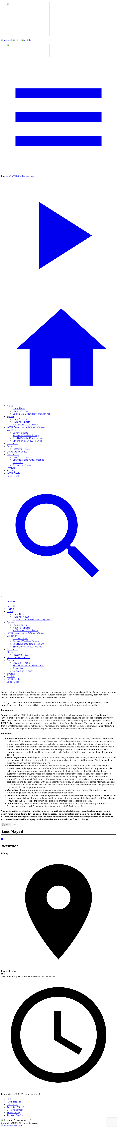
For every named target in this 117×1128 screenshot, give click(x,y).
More (3, 839)
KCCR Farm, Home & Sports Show (26, 427)
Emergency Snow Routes (27, 441)
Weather (12, 430)
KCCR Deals (13, 473)
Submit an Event (22, 465)
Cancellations (20, 432)
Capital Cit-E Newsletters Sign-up (32, 413)
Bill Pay (11, 470)
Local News (19, 408)
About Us (12, 443)
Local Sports (20, 419)
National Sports (21, 422)
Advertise (18, 462)
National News (21, 411)
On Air (10, 446)
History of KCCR (21, 449)
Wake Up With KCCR (18, 451)
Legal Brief (13, 476)
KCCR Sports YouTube (25, 424)
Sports (10, 416)
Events (11, 468)
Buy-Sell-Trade (21, 457)
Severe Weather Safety (26, 435)
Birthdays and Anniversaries (28, 459)
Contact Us (13, 454)
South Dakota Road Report (28, 438)
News (10, 405)
